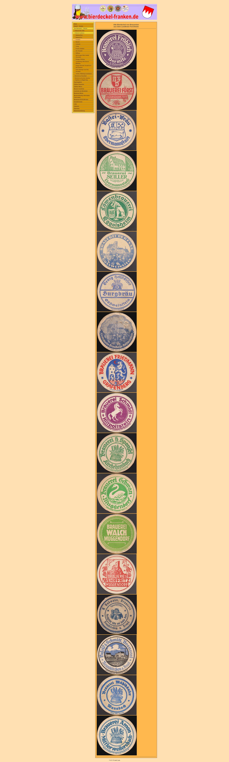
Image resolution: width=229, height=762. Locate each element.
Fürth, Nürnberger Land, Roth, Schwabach (82, 70)
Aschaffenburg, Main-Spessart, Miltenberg (82, 62)
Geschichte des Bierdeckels (80, 91)
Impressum (76, 108)
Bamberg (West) (79, 35)
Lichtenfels (78, 44)
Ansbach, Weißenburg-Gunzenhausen (84, 73)
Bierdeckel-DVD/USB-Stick (81, 99)
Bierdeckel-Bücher (78, 93)
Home (75, 24)
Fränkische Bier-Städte (79, 30)
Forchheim (78, 39)
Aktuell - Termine (78, 26)
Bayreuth (78, 42)
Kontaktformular (78, 101)
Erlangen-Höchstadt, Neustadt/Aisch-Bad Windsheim (84, 66)
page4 (115, 760)
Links (75, 104)
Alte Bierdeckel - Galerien (80, 28)
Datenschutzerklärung (79, 110)
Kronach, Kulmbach (80, 48)
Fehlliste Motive (78, 86)
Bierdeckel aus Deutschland (81, 76)
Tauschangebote (78, 82)
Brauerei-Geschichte (79, 88)
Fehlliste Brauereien (79, 84)
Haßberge (78, 53)
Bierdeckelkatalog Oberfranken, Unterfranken (82, 96)
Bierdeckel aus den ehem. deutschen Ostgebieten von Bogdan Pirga (82, 79)
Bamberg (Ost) (79, 37)
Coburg (77, 46)
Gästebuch (76, 106)
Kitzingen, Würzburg (80, 59)
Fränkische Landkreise (79, 33)
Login (119, 760)
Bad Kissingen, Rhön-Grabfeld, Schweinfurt (82, 56)
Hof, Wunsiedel (79, 50)
